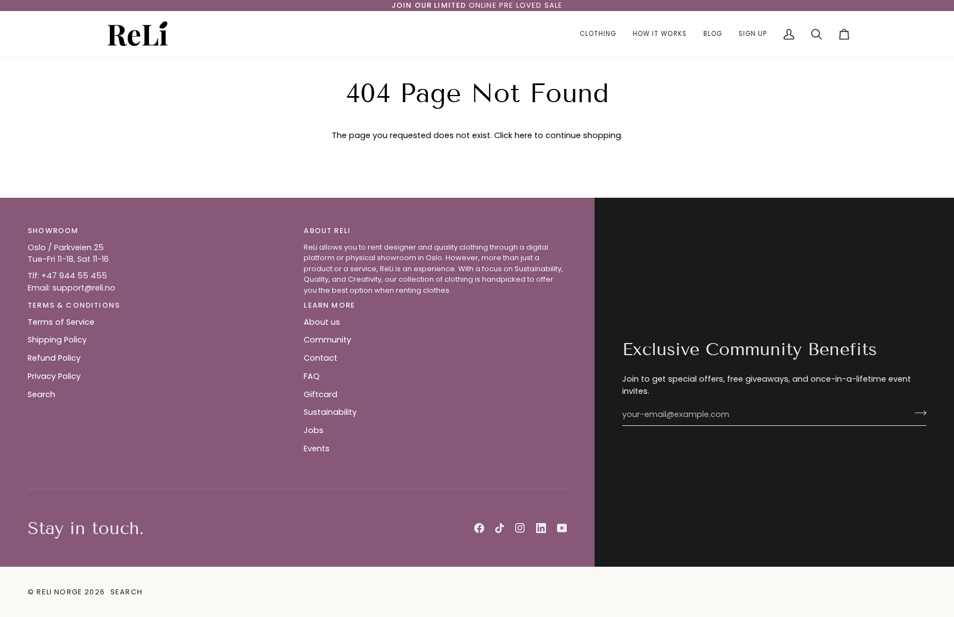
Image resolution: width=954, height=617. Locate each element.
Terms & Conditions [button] (74, 305)
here (523, 135)
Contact (320, 357)
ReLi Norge (59, 592)
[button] (597, 34)
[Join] (917, 413)
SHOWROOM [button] (53, 230)
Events (317, 448)
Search (41, 394)
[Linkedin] (541, 528)
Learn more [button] (329, 305)
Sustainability (330, 412)
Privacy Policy (54, 376)
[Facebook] (479, 528)
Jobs (314, 430)
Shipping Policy (57, 339)
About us (322, 322)
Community (327, 339)
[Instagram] (520, 528)
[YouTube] (562, 528)
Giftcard (320, 394)
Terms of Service (61, 322)
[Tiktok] (499, 528)
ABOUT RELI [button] (327, 230)
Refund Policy (54, 357)
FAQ (312, 376)
